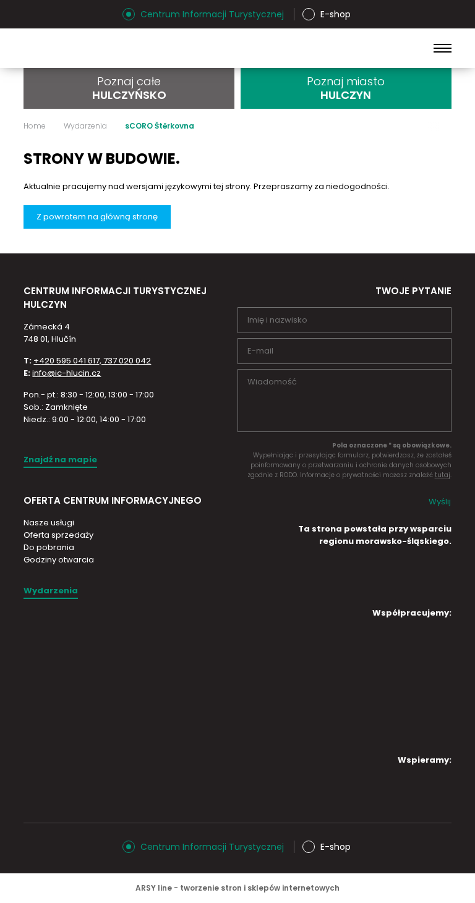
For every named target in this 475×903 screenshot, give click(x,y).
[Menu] (442, 48)
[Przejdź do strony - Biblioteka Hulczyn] (392, 686)
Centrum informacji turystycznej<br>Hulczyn (122, 48)
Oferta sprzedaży (58, 535)
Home (35, 126)
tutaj (442, 475)
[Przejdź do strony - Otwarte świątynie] (289, 683)
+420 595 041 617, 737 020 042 (92, 361)
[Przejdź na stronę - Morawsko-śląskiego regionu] (405, 591)
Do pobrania (49, 547)
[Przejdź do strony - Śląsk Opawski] (392, 793)
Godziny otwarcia (59, 560)
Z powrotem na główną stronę (97, 217)
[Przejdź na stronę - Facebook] (54, 14)
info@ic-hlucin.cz (66, 373)
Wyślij (440, 501)
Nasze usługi (49, 522)
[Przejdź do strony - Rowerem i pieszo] (392, 727)
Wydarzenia (85, 126)
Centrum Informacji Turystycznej (212, 14)
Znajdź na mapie (60, 459)
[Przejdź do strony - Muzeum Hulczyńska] (392, 646)
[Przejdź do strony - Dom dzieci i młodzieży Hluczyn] (289, 646)
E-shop (335, 14)
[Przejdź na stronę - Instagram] (33, 14)
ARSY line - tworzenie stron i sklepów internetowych (237, 888)
